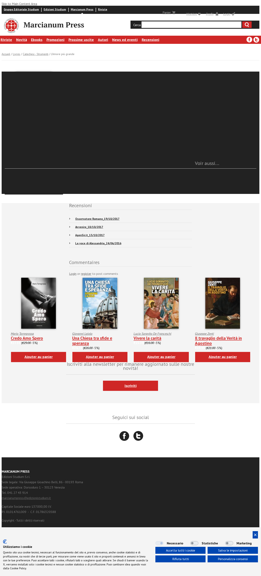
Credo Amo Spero (27, 338)
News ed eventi (125, 39)
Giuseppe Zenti (204, 334)
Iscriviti (131, 385)
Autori (103, 39)
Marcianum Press (82, 9)
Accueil (6, 54)
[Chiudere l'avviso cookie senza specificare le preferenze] (255, 534)
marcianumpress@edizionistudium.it (26, 498)
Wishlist (191, 14)
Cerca (137, 25)
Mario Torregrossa (22, 334)
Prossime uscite (81, 39)
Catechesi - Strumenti (35, 54)
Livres (16, 54)
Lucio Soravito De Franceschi (152, 334)
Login (226, 14)
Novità (21, 39)
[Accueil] (11, 34)
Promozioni (55, 39)
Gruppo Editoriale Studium (21, 9)
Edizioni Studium (55, 9)
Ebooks (36, 39)
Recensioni (150, 39)
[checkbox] (159, 543)
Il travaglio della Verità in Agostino (218, 340)
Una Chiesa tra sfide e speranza (92, 340)
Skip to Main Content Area (19, 4)
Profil (209, 14)
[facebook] (249, 40)
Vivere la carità (147, 338)
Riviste (102, 9)
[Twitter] (256, 40)
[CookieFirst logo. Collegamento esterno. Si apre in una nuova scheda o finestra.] (5, 542)
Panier (167, 12)
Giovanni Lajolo (82, 334)
